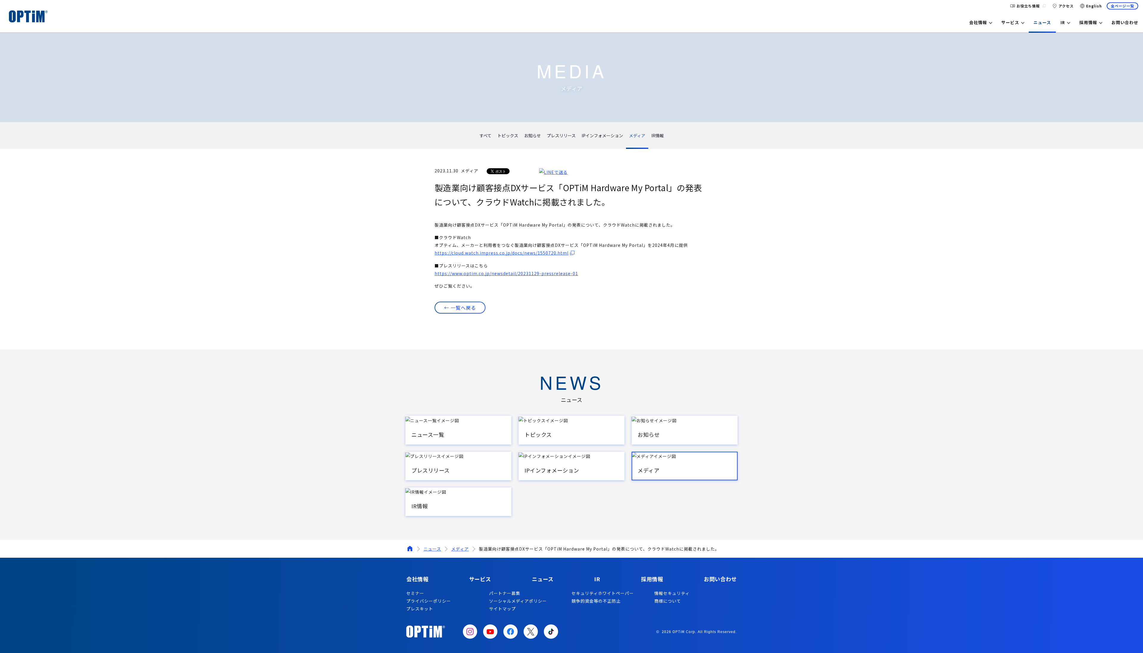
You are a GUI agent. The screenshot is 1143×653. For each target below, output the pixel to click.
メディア (460, 549)
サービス (1010, 22)
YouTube (490, 631)
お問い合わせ (1124, 22)
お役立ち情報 (1028, 5)
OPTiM (28, 16)
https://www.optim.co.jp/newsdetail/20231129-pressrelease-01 (506, 273)
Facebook (510, 631)
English (1094, 5)
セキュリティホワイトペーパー (603, 593)
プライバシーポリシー (428, 601)
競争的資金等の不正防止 (596, 601)
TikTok (551, 631)
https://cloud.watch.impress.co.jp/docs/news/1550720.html (502, 253)
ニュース (1042, 22)
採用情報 (1088, 22)
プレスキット (419, 609)
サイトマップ (502, 609)
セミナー (415, 593)
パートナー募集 (504, 593)
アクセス (1066, 5)
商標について (667, 601)
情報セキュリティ (672, 593)
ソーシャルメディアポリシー (518, 601)
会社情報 (978, 22)
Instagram (470, 631)
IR (1063, 22)
